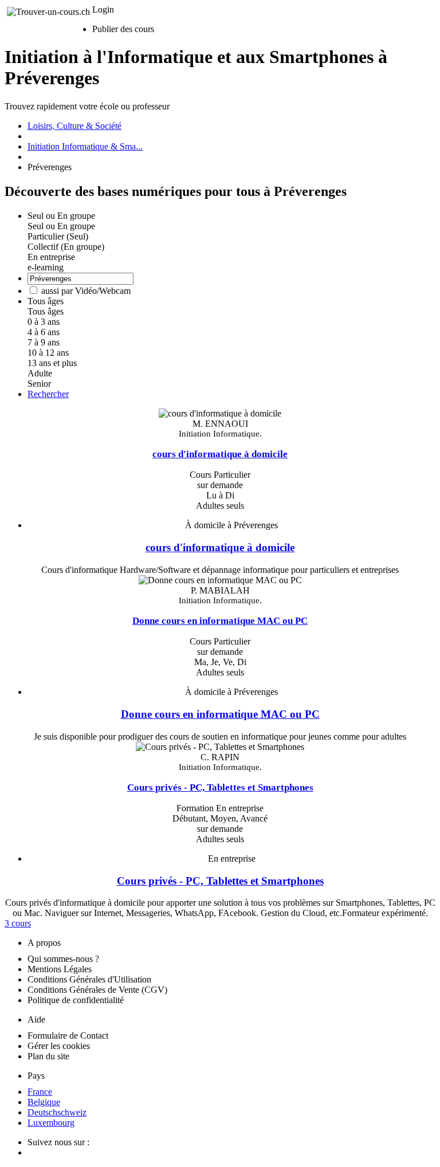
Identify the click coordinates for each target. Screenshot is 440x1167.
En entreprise (51, 257)
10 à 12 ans (48, 352)
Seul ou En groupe (61, 226)
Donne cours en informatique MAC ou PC (220, 620)
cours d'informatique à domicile (220, 454)
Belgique (44, 1102)
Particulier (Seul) (58, 236)
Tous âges (46, 311)
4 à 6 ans (44, 332)
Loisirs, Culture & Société (74, 126)
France (40, 1092)
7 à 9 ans (44, 342)
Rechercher (48, 394)
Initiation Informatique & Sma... (85, 146)
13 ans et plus (52, 363)
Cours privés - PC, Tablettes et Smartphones (220, 787)
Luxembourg (51, 1122)
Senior (39, 383)
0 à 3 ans (44, 322)
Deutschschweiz (57, 1112)
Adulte (40, 373)
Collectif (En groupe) (66, 247)
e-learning (46, 267)
